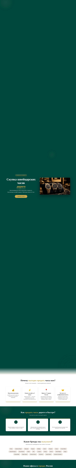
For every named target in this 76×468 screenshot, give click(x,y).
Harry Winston (21, 451)
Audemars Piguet (18, 448)
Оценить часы (21, 196)
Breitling (38, 448)
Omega (45, 451)
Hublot (28, 451)
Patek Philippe (58, 451)
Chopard (50, 448)
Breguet (32, 448)
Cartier (44, 448)
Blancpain (26, 448)
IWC (33, 451)
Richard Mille (16, 454)
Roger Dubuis (24, 454)
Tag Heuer (41, 454)
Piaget (65, 451)
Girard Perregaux (13, 451)
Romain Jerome (33, 454)
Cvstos (56, 448)
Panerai (51, 451)
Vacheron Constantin (58, 454)
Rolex (11, 448)
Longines (39, 451)
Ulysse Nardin (48, 454)
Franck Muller (63, 448)
